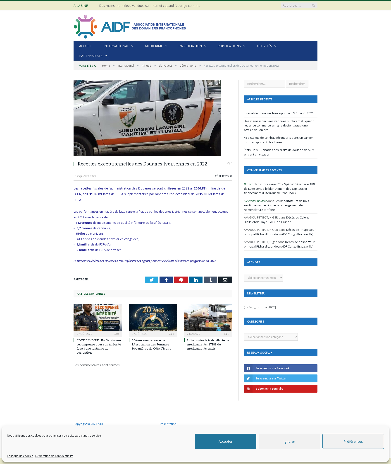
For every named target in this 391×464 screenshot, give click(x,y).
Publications (229, 46)
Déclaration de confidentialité (54, 456)
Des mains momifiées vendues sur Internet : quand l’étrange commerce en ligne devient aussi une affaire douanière (151, 6)
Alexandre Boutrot (255, 201)
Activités (264, 46)
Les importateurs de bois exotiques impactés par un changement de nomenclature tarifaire (276, 205)
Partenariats (91, 55)
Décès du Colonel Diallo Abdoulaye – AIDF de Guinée (277, 219)
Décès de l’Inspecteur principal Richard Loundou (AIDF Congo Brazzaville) (280, 232)
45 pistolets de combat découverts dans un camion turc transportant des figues (279, 140)
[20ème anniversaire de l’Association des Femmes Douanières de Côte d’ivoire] (153, 319)
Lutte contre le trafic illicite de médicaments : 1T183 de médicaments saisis (208, 344)
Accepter (226, 441)
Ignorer (289, 441)
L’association (190, 46)
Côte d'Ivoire (223, 176)
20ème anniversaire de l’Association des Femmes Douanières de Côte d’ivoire (152, 344)
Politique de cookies (20, 456)
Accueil (85, 46)
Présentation (167, 424)
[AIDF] (130, 26)
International (116, 46)
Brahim (248, 184)
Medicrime (154, 46)
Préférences (353, 441)
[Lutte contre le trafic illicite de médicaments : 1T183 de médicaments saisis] (208, 319)
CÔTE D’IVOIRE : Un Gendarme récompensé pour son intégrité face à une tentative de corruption (99, 346)
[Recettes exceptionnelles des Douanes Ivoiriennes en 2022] (153, 118)
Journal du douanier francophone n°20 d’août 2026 (278, 113)
